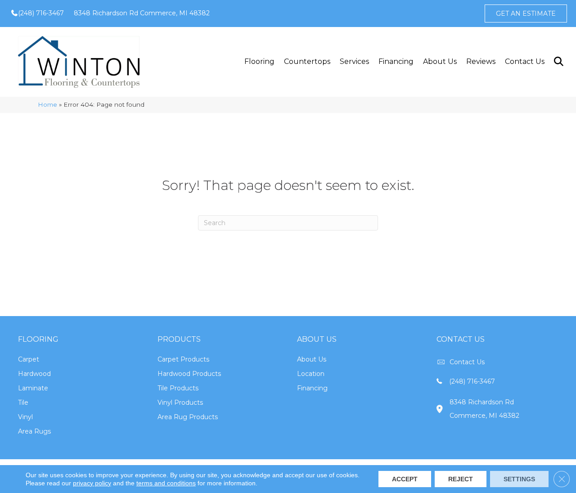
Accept (405, 479)
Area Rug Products (188, 417)
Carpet (28, 359)
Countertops (307, 61)
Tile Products (178, 388)
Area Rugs (34, 431)
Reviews (480, 61)
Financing (396, 61)
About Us (440, 61)
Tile (23, 402)
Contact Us (524, 61)
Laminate (33, 388)
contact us (467, 362)
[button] (558, 62)
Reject (460, 479)
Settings (519, 479)
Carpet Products (183, 359)
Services (354, 61)
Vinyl (25, 417)
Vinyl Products (180, 402)
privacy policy (92, 483)
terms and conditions (166, 483)
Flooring (259, 61)
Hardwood (34, 374)
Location (310, 374)
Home (47, 104)
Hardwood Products (189, 374)
